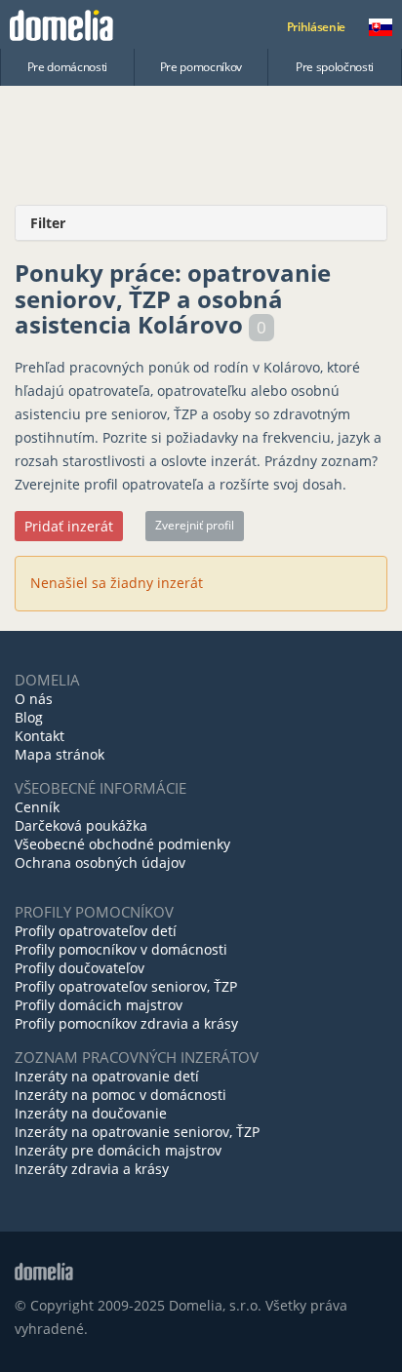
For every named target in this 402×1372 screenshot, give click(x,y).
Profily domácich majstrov (98, 1005)
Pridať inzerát (68, 526)
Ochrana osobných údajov (100, 862)
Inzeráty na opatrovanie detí (107, 1076)
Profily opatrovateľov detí (96, 930)
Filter (47, 223)
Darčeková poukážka (81, 825)
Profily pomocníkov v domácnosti (121, 949)
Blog (29, 717)
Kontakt (39, 735)
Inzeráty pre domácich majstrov (118, 1150)
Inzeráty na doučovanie (91, 1113)
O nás (34, 698)
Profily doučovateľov (79, 968)
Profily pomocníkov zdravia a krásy (126, 1023)
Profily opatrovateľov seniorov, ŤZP (126, 986)
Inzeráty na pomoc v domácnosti (120, 1094)
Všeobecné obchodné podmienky (122, 844)
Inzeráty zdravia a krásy (92, 1168)
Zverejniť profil (194, 525)
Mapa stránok (59, 754)
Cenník (37, 807)
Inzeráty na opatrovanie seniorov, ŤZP (137, 1131)
